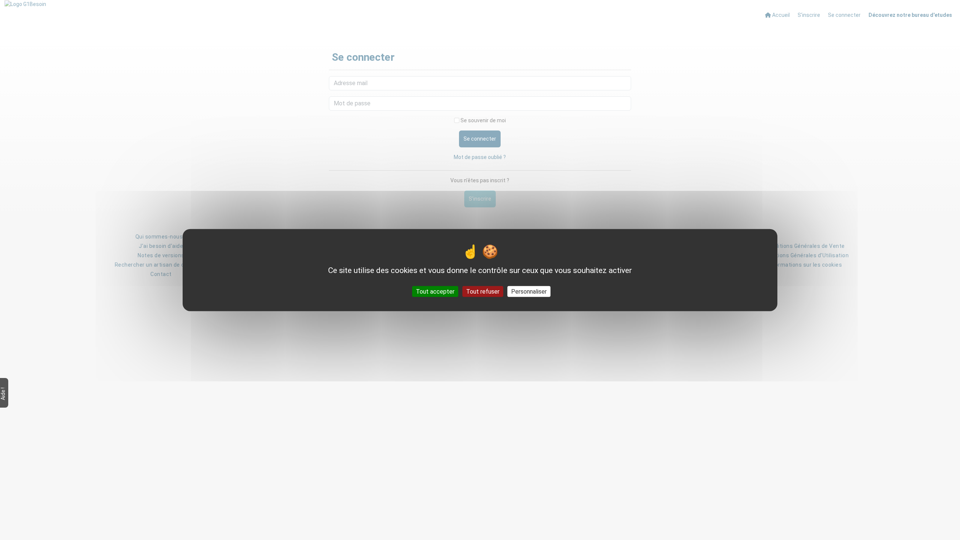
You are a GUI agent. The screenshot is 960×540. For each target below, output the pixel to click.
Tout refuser (483, 291)
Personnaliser (529, 291)
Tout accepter (435, 291)
